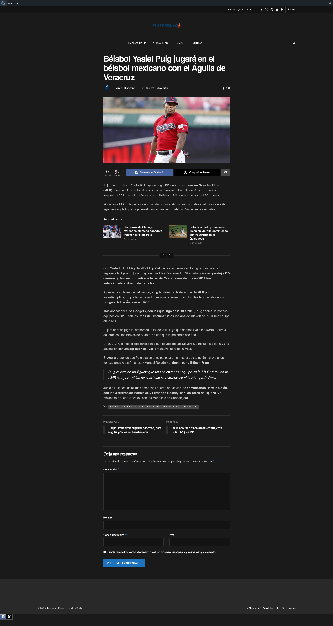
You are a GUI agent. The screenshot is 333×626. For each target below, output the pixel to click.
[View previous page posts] (163, 255)
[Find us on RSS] (282, 9)
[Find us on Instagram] (272, 9)
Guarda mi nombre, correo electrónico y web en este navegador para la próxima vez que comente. (161, 551)
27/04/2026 (130, 239)
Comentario (111, 469)
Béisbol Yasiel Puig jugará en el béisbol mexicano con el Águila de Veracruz (153, 406)
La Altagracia (137, 42)
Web (171, 534)
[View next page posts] (170, 255)
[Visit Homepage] (166, 25)
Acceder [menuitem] (13, 3)
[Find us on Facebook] (261, 9)
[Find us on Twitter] (266, 9)
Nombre (109, 517)
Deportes (163, 87)
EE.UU (180, 42)
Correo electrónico (115, 535)
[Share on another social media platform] (225, 172)
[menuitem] (3, 3)
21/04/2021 (148, 87)
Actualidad (160, 42)
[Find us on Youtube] (277, 9)
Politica (197, 42)
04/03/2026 (196, 243)
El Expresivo (50, 608)
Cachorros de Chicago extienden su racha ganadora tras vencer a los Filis (143, 231)
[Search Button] (294, 43)
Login (293, 9)
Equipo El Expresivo (125, 87)
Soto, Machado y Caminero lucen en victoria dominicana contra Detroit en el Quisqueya (209, 232)
